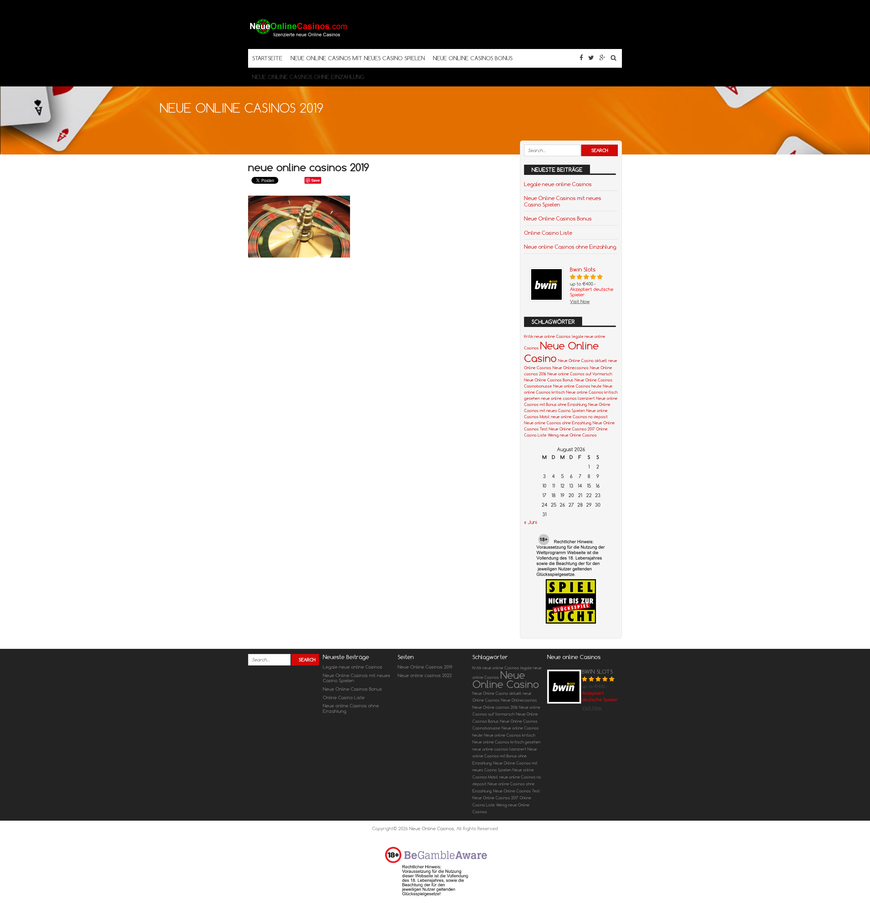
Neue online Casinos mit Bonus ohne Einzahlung (504, 756)
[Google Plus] (602, 58)
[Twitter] (591, 58)
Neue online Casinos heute (577, 386)
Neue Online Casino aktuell (582, 360)
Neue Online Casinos (431, 828)
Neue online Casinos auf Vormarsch (579, 374)
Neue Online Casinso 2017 (572, 429)
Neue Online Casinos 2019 (425, 667)
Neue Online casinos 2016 (495, 707)
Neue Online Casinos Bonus (558, 218)
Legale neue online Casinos (558, 184)
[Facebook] (581, 58)
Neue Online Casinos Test (516, 791)
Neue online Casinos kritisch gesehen (506, 742)
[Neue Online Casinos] (299, 35)
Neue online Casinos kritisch (509, 735)
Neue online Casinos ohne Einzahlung (570, 246)
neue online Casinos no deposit (579, 416)
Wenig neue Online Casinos (572, 435)
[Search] (613, 58)
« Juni (530, 522)
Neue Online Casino (505, 680)
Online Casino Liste (548, 232)
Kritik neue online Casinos (547, 336)
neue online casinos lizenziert (568, 398)
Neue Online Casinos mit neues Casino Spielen (562, 201)
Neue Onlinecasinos (571, 367)
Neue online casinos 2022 (425, 675)
